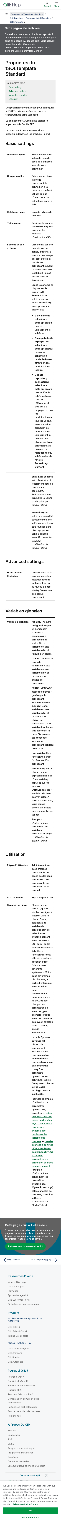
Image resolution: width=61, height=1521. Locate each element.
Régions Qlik (14, 1415)
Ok (30, 1510)
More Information (30, 1517)
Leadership (14, 1435)
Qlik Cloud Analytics (18, 1348)
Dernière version (33, 50)
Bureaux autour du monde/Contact (26, 1465)
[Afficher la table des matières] (6, 14)
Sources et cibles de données (24, 1411)
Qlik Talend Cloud (17, 1331)
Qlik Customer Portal (19, 1299)
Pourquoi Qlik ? (16, 1376)
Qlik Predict (14, 1357)
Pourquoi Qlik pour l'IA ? (20, 1394)
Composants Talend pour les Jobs (27, 14)
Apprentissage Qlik (18, 1295)
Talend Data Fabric (18, 1335)
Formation (13, 1291)
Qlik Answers (15, 1353)
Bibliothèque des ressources (23, 1304)
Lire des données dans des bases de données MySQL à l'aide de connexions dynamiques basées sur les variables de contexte (42, 1127)
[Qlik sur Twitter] (46, 1475)
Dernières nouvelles (18, 1461)
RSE (10, 1439)
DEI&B (11, 1443)
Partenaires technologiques (23, 1407)
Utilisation (13, 99)
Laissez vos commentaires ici (25, 1246)
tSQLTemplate (16, 22)
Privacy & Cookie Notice (25, 1504)
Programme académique (21, 1448)
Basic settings (16, 87)
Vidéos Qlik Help (17, 1282)
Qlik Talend (14, 1327)
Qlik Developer (16, 1286)
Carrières (13, 1457)
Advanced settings (18, 91)
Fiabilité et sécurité (18, 1381)
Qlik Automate (15, 1361)
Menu (56, 6)
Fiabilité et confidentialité (21, 1385)
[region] (30, 1501)
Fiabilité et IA (14, 1390)
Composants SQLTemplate (38, 18)
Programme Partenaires (20, 1452)
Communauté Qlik (30, 1475)
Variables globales (18, 95)
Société (12, 1430)
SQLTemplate (16, 18)
